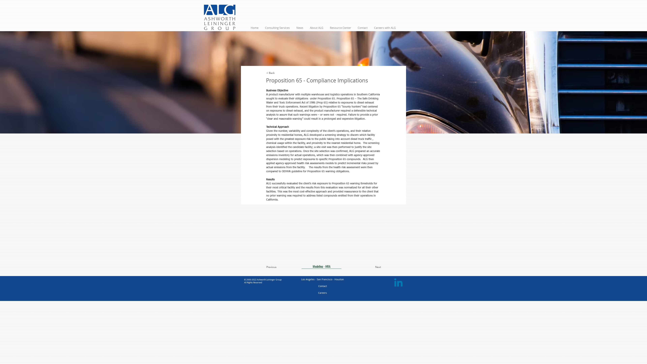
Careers (322, 292)
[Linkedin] (398, 283)
